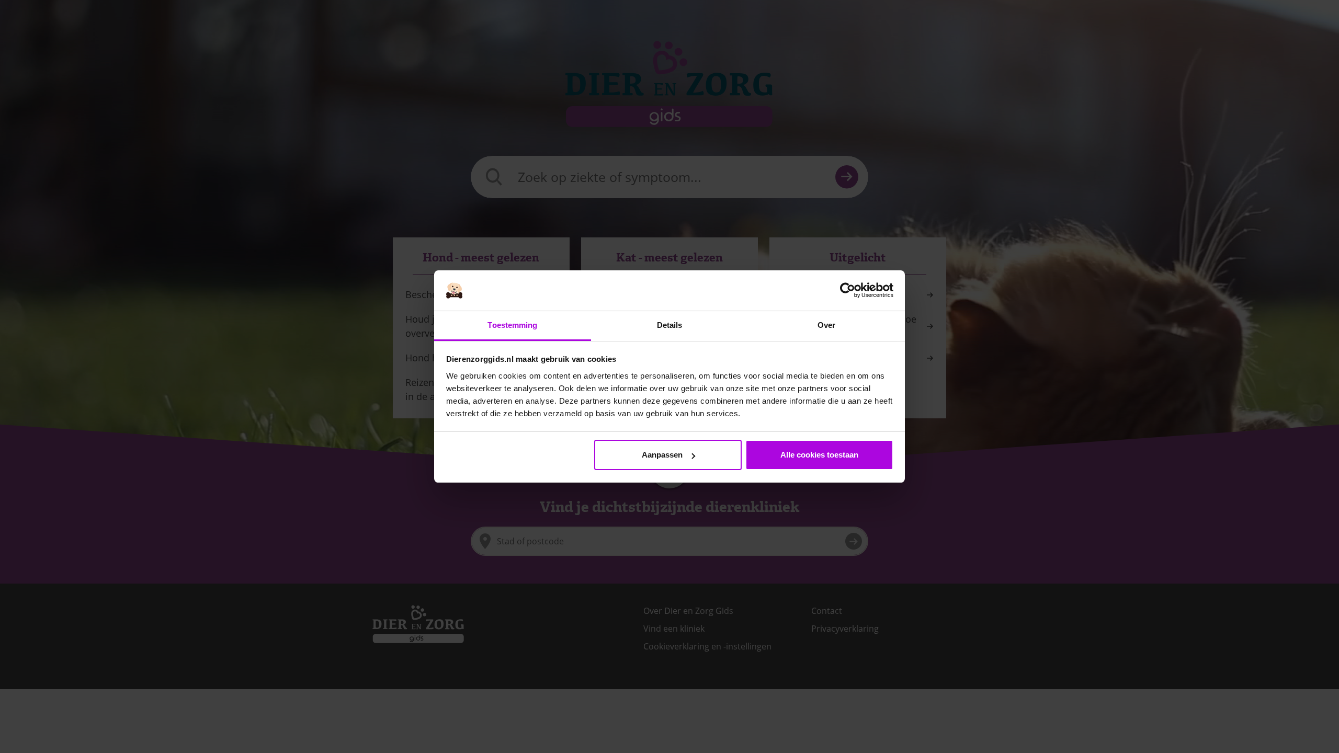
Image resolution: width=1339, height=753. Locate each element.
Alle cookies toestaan (819, 454)
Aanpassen (662, 454)
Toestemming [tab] (512, 325)
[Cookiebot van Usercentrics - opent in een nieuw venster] (847, 291)
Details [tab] (670, 325)
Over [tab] (826, 325)
